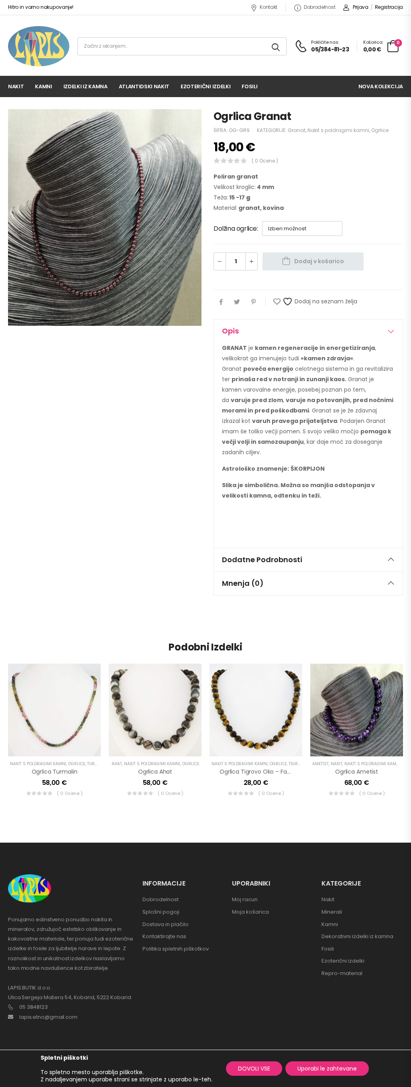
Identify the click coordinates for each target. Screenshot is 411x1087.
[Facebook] (221, 302)
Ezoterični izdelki (205, 86)
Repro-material (341, 973)
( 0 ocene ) (265, 160)
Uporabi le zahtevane (327, 1069)
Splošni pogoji (160, 912)
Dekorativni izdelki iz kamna (357, 936)
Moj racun (245, 899)
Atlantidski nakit (144, 86)
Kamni (43, 86)
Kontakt (268, 7)
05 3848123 (33, 1007)
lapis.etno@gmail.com (48, 1017)
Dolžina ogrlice (235, 228)
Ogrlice (380, 130)
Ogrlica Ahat (155, 772)
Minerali (331, 912)
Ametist (320, 764)
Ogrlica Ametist (356, 772)
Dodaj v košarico (319, 261)
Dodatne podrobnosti (262, 560)
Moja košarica (250, 912)
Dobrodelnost (319, 7)
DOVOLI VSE (254, 1069)
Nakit (16, 86)
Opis (230, 331)
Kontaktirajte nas (164, 936)
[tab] (308, 331)
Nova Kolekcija (380, 86)
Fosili (249, 86)
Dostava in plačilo (165, 924)
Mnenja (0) (243, 583)
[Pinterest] (253, 302)
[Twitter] (237, 302)
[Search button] (276, 46)
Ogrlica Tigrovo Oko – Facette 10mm (270, 772)
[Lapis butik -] (38, 46)
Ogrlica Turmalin (54, 772)
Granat (296, 130)
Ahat (117, 764)
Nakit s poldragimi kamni (338, 130)
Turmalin (97, 764)
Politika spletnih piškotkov (175, 949)
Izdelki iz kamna (85, 86)
